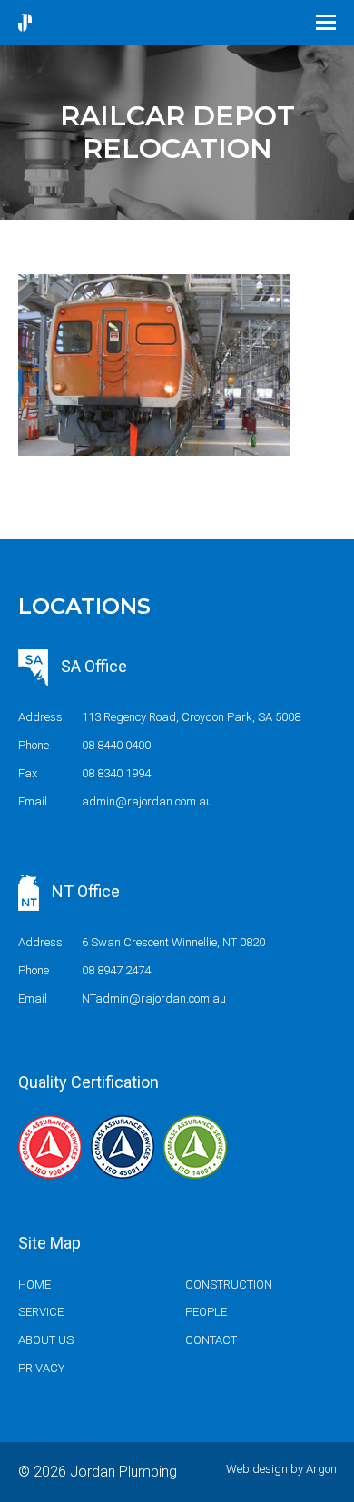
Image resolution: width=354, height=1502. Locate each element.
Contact (211, 1340)
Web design (257, 1469)
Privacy (41, 1368)
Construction (228, 1284)
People (206, 1312)
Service (41, 1312)
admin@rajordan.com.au (147, 801)
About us (46, 1340)
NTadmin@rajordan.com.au (154, 998)
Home (34, 1284)
